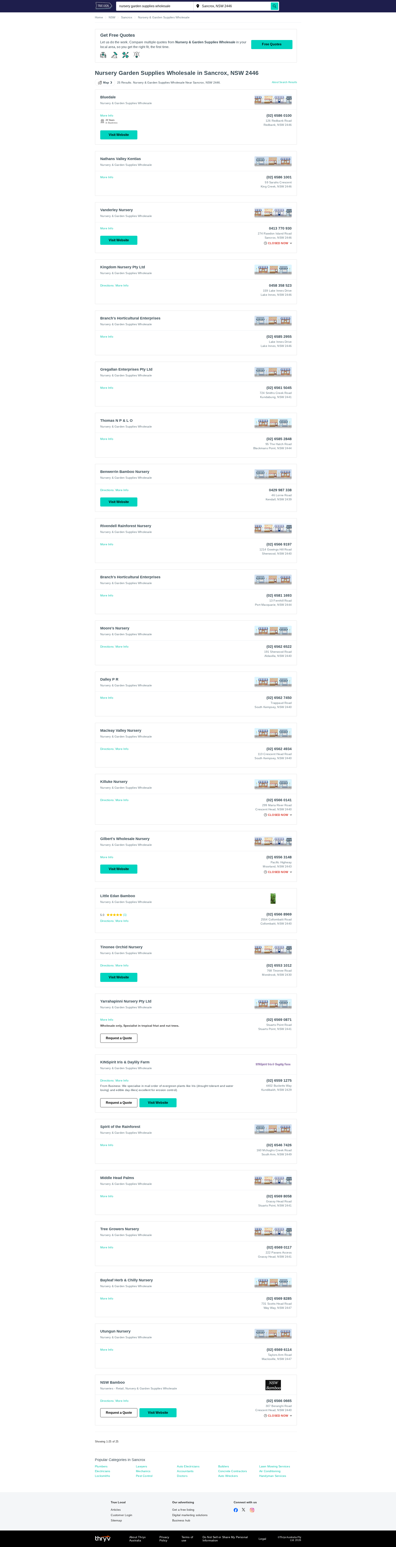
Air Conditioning (269, 1471)
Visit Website (119, 135)
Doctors (182, 1475)
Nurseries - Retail (112, 1388)
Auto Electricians (188, 1466)
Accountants (185, 1471)
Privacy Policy (164, 1538)
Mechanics (143, 1471)
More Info (106, 115)
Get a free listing (183, 1509)
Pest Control (144, 1475)
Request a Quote (119, 1038)
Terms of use (187, 1538)
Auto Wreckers (228, 1475)
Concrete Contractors (232, 1471)
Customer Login (121, 1515)
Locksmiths (102, 1475)
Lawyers (141, 1466)
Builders (223, 1466)
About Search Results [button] (284, 82)
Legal (262, 1538)
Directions (107, 285)
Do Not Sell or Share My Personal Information (225, 1538)
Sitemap (116, 1520)
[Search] (274, 6)
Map (106, 82)
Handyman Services (272, 1475)
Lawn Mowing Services (274, 1466)
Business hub (181, 1520)
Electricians (102, 1471)
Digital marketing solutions (189, 1515)
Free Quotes (272, 44)
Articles (116, 1509)
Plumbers (101, 1466)
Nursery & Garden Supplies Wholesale (126, 103)
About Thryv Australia (137, 1538)
